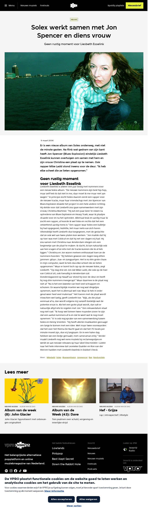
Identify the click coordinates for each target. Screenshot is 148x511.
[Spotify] (6, 471)
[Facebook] (15, 471)
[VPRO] (132, 469)
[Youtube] (25, 471)
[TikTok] (20, 471)
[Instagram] (11, 471)
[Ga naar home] (74, 5)
